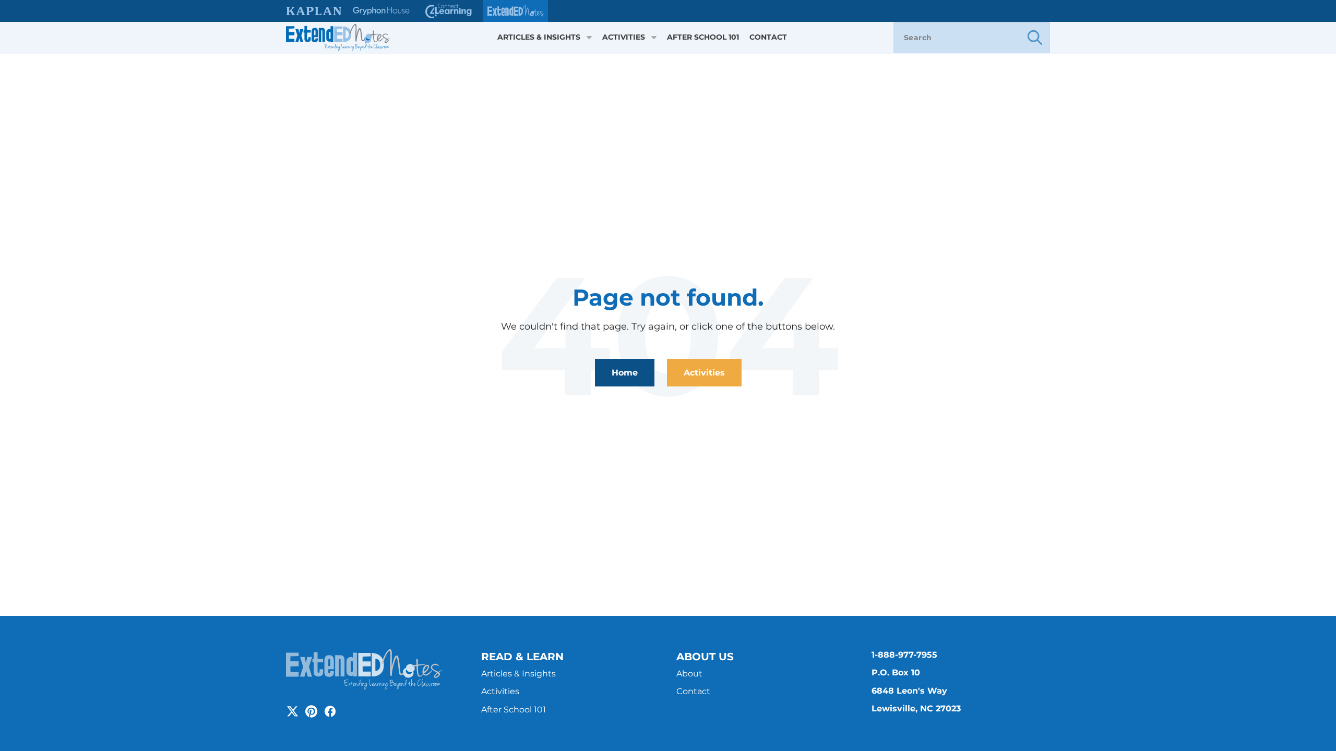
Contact (768, 37)
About (689, 674)
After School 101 (703, 37)
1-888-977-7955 (904, 655)
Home (625, 373)
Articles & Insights (538, 37)
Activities (623, 37)
